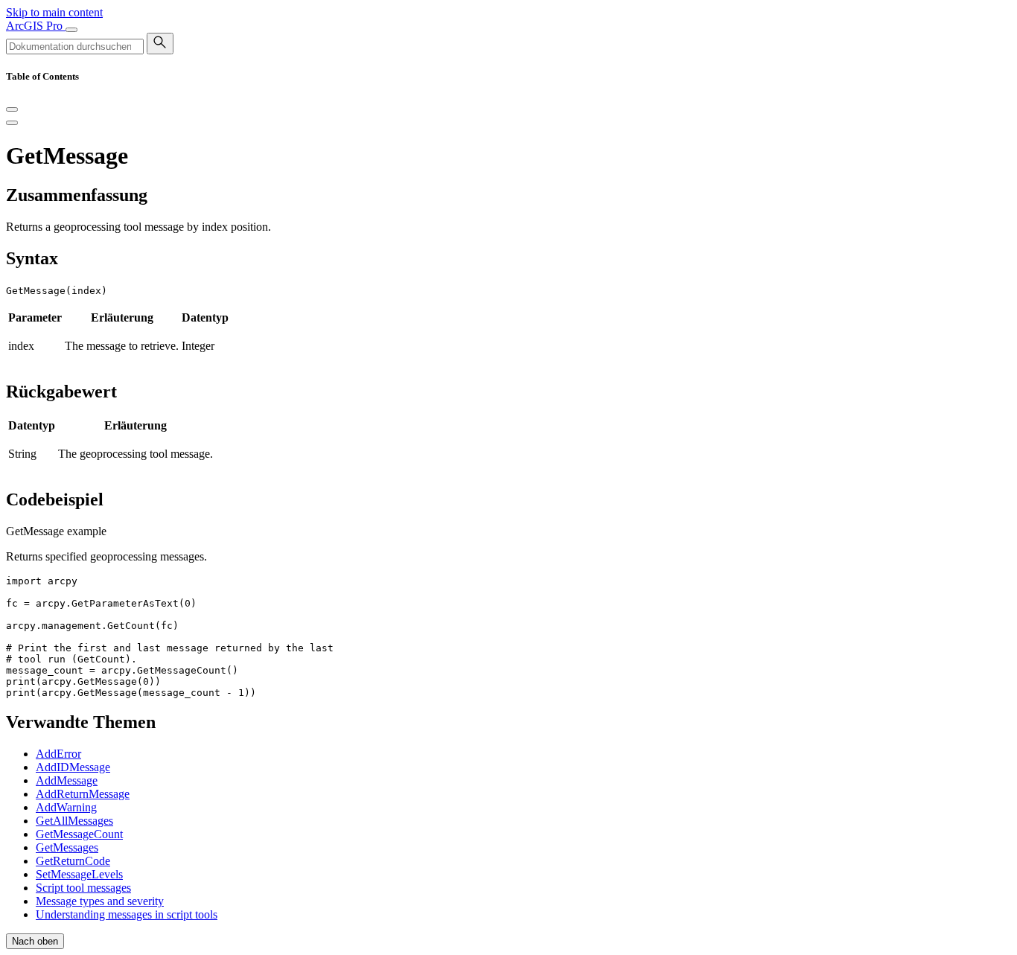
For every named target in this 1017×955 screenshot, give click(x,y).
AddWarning (66, 807)
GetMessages (67, 847)
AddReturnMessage (83, 794)
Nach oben (35, 941)
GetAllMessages (74, 820)
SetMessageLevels (79, 874)
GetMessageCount (79, 834)
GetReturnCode (73, 861)
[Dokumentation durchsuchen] (160, 43)
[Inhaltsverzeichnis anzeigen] (12, 123)
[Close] (12, 109)
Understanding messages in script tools (126, 914)
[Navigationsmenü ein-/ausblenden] (71, 30)
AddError (58, 753)
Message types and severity (100, 901)
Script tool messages (83, 887)
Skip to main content (54, 12)
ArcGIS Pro (36, 25)
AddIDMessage (73, 767)
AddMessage (67, 780)
